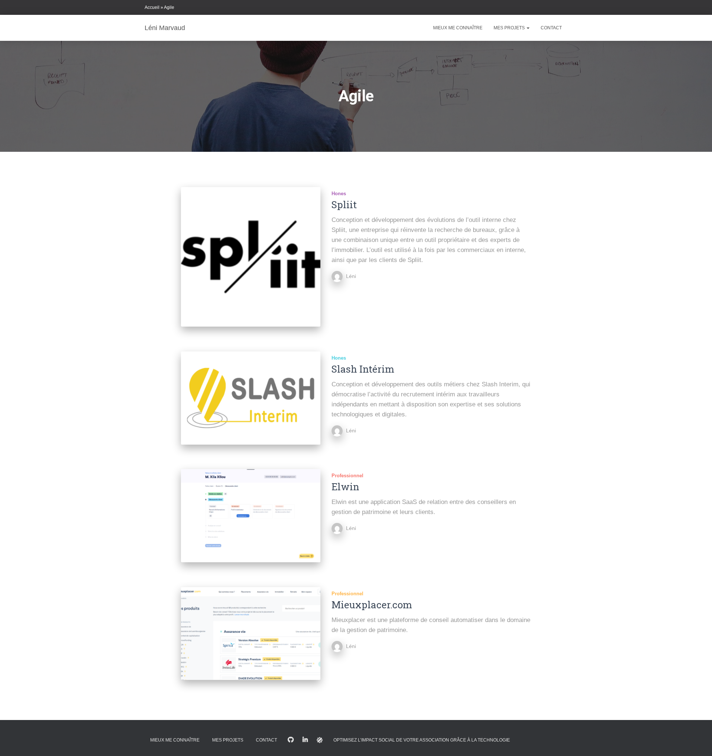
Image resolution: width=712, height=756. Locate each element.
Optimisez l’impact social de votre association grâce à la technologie (421, 740)
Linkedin (305, 740)
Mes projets (510, 27)
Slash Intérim (363, 369)
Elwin (345, 486)
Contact (551, 27)
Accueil (152, 7)
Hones (339, 193)
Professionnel (347, 475)
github (290, 740)
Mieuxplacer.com (372, 604)
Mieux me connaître (457, 27)
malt (319, 740)
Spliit (344, 204)
